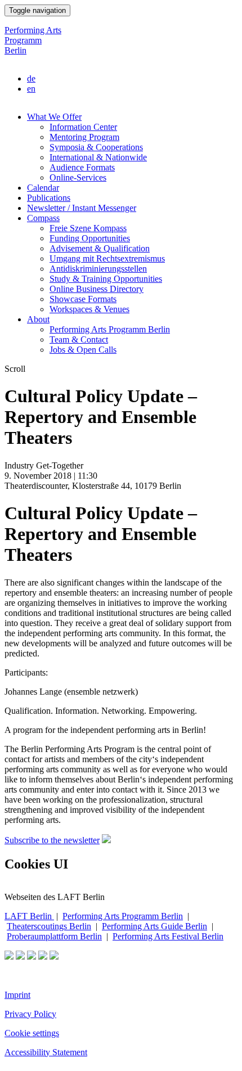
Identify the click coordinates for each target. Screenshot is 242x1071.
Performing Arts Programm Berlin (33, 40)
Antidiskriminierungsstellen (98, 268)
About (38, 319)
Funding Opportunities (90, 238)
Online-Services (78, 177)
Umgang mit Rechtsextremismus (107, 258)
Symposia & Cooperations (96, 147)
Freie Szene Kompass (88, 228)
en (31, 88)
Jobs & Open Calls (83, 349)
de (31, 78)
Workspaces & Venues (89, 309)
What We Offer (54, 117)
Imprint (17, 995)
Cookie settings (32, 1033)
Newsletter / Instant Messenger (81, 208)
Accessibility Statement (46, 1052)
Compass (43, 218)
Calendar (43, 187)
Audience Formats (82, 167)
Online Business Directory (97, 289)
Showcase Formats (83, 299)
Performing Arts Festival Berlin (168, 936)
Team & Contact (79, 339)
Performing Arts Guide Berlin (154, 926)
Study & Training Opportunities (106, 279)
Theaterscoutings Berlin (49, 926)
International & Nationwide (98, 157)
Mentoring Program (84, 137)
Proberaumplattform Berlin (54, 936)
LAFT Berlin (29, 916)
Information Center (83, 127)
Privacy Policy (30, 1014)
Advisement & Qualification (100, 248)
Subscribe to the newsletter (52, 840)
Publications (48, 197)
